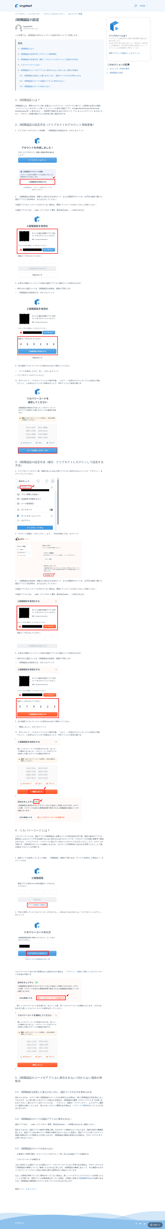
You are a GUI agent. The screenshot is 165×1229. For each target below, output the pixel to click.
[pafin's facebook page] (135, 1224)
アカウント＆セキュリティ (54, 14)
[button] (134, 6)
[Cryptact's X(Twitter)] (139, 1224)
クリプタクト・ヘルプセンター (27, 14)
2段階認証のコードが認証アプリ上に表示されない (44, 81)
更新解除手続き (86, 1178)
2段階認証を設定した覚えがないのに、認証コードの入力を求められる (52, 76)
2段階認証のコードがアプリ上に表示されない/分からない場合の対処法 (49, 70)
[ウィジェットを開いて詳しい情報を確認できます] (155, 1225)
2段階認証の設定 (116, 73)
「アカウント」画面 (73, 972)
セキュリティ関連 (75, 14)
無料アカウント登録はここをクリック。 (128, 44)
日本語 (142, 6)
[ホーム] (23, 6)
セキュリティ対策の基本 (119, 69)
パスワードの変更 (80, 1105)
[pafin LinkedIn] (143, 1224)
